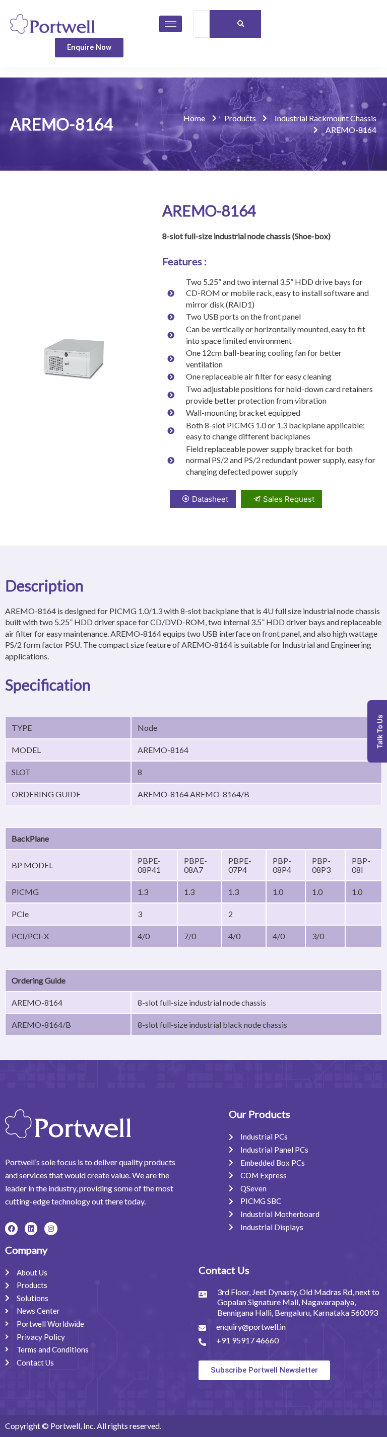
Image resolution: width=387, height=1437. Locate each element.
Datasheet (210, 499)
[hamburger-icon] (170, 24)
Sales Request (288, 499)
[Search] (241, 24)
